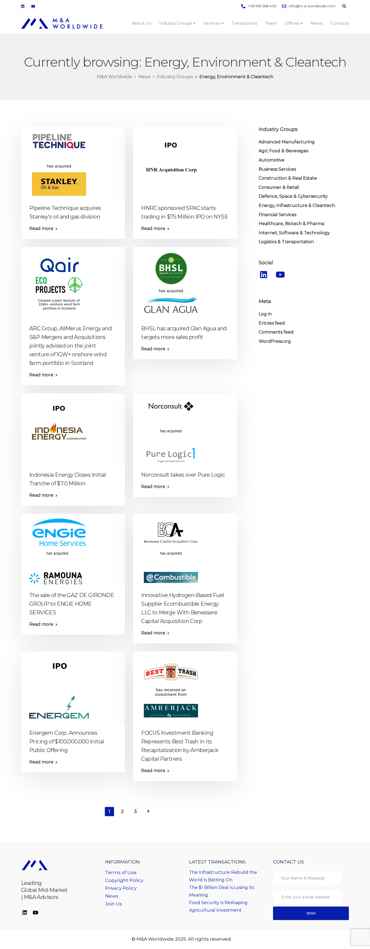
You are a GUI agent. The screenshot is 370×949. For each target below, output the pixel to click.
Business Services (277, 169)
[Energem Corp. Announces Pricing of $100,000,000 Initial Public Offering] (59, 687)
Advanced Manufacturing (287, 141)
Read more (41, 228)
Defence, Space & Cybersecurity (293, 196)
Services (211, 23)
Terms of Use (121, 872)
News (316, 23)
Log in (265, 314)
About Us (141, 23)
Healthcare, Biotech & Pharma (291, 223)
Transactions (244, 23)
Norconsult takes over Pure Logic (183, 475)
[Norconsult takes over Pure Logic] (171, 428)
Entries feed (272, 323)
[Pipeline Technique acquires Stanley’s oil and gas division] (59, 162)
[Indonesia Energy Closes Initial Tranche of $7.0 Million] (59, 428)
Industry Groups (175, 23)
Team (271, 23)
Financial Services (277, 214)
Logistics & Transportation (286, 242)
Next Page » (148, 811)
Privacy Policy (121, 888)
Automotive (271, 160)
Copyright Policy (124, 880)
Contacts (339, 23)
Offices (292, 23)
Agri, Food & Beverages (283, 151)
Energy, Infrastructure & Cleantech (297, 205)
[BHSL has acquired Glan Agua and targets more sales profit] (171, 282)
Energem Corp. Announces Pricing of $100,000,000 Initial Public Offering (66, 741)
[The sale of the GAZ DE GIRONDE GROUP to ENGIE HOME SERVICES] (59, 549)
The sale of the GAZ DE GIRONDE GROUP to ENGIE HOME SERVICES (71, 604)
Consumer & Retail (279, 187)
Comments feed (276, 332)
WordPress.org (275, 341)
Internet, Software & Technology (294, 232)
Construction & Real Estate (288, 178)
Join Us (113, 904)
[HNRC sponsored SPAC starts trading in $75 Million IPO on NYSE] (171, 162)
